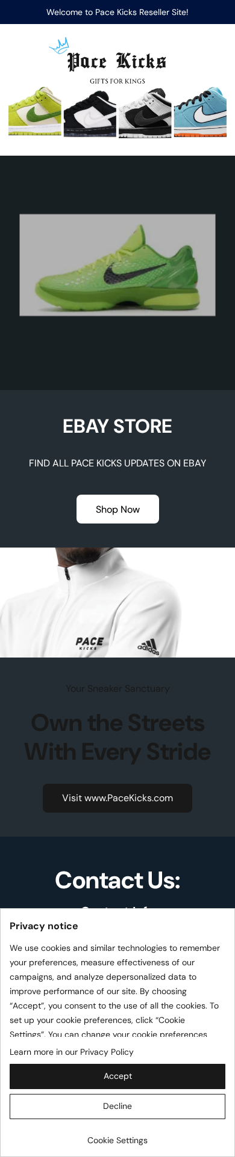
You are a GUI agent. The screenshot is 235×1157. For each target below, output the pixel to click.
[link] (117, 1135)
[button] (118, 509)
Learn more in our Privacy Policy (72, 1051)
